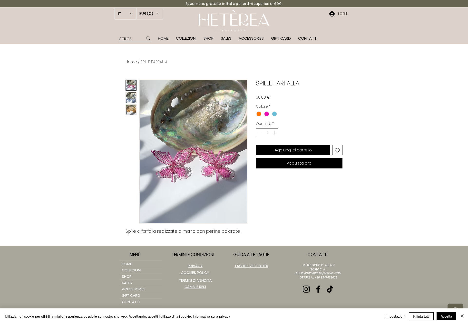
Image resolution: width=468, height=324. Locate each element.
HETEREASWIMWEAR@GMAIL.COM (318, 273)
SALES (127, 282)
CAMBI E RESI (195, 286)
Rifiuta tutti (421, 316)
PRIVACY (195, 265)
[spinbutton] (267, 133)
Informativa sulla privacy (211, 316)
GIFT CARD (131, 295)
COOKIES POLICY (195, 272)
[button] (149, 13)
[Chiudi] (462, 316)
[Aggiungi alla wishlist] (337, 150)
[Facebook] (318, 289)
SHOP (127, 276)
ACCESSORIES (134, 289)
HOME (127, 263)
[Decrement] (260, 133)
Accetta (446, 316)
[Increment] (275, 133)
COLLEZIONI (131, 270)
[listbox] (149, 13)
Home (131, 62)
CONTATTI (131, 301)
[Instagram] (306, 289)
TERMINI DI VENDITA (195, 280)
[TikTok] (330, 289)
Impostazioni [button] (395, 316)
